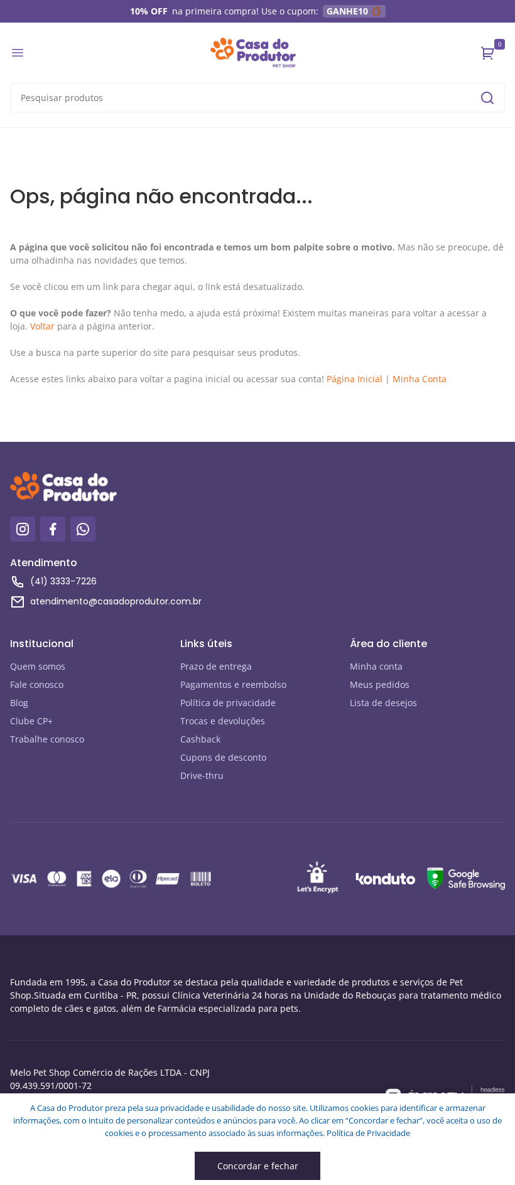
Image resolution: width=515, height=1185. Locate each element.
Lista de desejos (383, 703)
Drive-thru (202, 775)
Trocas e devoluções (222, 721)
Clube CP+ (31, 721)
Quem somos (37, 666)
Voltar (42, 326)
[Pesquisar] (487, 97)
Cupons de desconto (223, 757)
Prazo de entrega (216, 666)
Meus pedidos (379, 684)
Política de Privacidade (368, 1133)
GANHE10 (347, 11)
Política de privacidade (228, 703)
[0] (488, 52)
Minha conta (376, 666)
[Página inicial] (253, 53)
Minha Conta (420, 379)
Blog (19, 703)
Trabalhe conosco (47, 739)
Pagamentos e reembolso (233, 684)
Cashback (200, 739)
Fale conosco (36, 684)
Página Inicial (354, 379)
